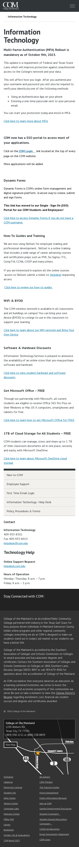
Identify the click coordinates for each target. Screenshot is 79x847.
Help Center (10, 798)
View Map (10, 744)
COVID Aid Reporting (50, 829)
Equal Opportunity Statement (54, 834)
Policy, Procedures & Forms (23, 511)
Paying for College (13, 787)
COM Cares (45, 839)
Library (7, 824)
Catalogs (8, 782)
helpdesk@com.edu (16, 543)
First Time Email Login (20, 493)
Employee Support (18, 484)
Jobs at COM (45, 803)
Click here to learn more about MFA (26, 121)
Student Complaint (49, 814)
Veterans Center (12, 814)
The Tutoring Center (49, 787)
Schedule (8, 776)
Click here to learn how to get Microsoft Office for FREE (39, 420)
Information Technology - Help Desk (29, 502)
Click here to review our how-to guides (28, 287)
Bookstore (9, 829)
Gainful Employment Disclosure (55, 808)
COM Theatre (46, 782)
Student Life (10, 792)
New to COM (15, 475)
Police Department (49, 792)
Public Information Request (53, 798)
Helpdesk (55, 275)
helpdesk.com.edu (14, 566)
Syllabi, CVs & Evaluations (17, 835)
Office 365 (9, 819)
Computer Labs (11, 808)
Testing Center (11, 803)
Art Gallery (45, 776)
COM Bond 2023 (12, 840)
